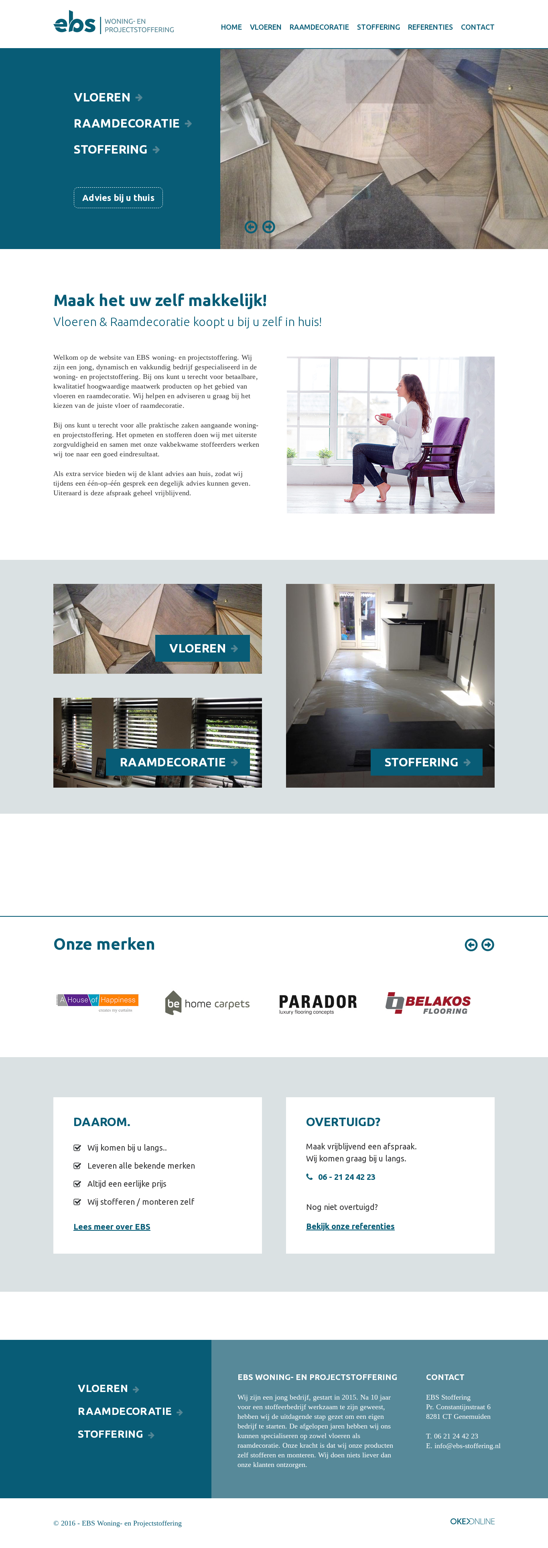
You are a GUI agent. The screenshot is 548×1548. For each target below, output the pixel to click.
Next (269, 227)
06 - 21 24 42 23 (346, 1176)
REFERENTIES (430, 27)
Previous (251, 227)
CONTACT (478, 27)
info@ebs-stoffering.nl (467, 1446)
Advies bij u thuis (118, 197)
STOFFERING (378, 27)
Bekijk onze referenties (350, 1226)
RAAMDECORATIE (319, 27)
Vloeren (102, 97)
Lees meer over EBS (111, 1226)
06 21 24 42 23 (456, 1436)
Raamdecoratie (173, 762)
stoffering (422, 762)
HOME (231, 27)
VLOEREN (266, 27)
